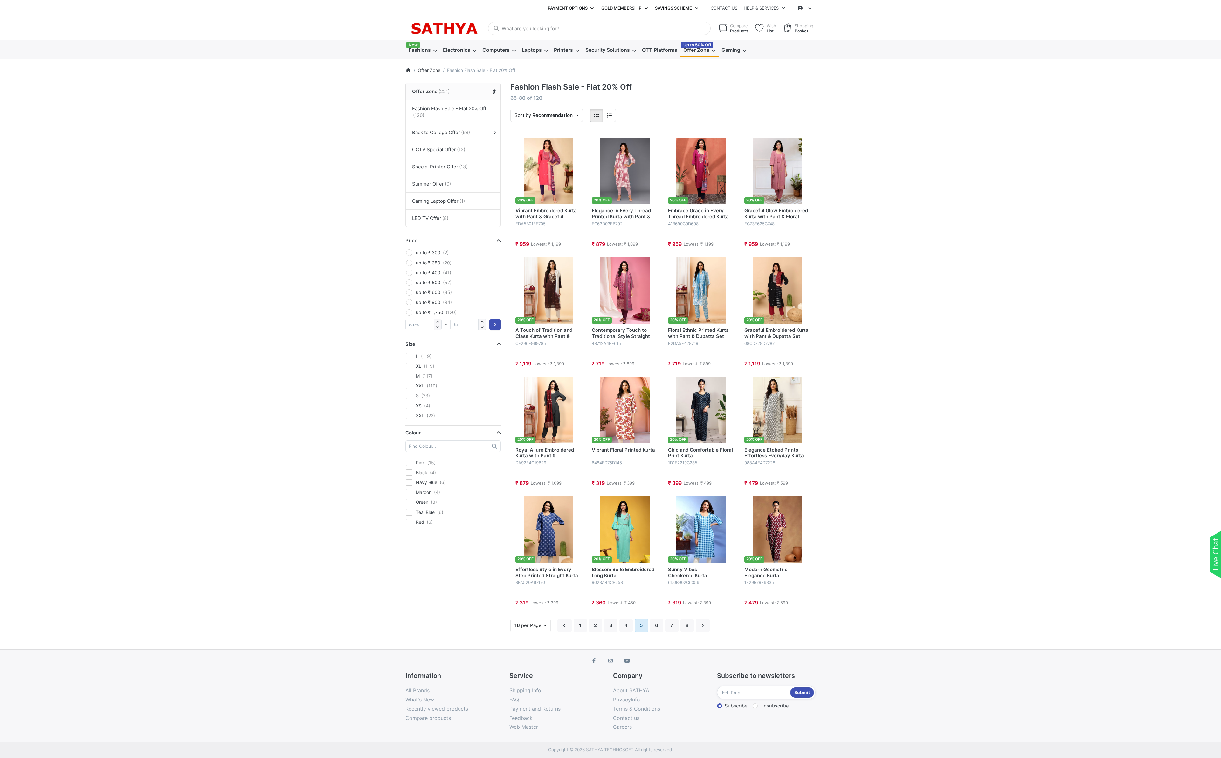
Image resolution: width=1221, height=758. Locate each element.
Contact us (724, 7)
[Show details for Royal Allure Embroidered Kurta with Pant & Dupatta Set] (548, 410)
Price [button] (411, 240)
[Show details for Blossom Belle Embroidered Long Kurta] (625, 529)
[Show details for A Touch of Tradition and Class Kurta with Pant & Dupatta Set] (548, 290)
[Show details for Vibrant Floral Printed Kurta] (625, 410)
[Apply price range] (495, 324)
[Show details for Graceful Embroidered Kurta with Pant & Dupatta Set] (777, 290)
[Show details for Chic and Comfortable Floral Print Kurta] (701, 410)
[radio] (596, 115)
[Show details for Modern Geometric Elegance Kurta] (777, 529)
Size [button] (410, 344)
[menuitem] (422, 50)
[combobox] (599, 28)
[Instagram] (610, 661)
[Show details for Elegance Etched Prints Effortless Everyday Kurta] (777, 410)
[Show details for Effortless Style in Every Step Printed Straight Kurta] (548, 529)
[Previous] (564, 625)
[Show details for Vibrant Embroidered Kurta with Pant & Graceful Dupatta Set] (548, 171)
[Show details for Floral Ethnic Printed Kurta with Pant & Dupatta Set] (701, 290)
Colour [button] (413, 433)
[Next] (703, 625)
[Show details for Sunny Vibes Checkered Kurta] (701, 529)
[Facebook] (594, 661)
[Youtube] (627, 661)
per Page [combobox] (532, 625)
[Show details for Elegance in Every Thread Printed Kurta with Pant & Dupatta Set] (625, 171)
